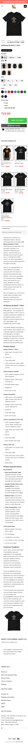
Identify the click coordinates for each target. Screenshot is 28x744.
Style (3, 60)
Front (6, 103)
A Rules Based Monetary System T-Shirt (6, 217)
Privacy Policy (5, 678)
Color (3, 88)
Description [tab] (6, 228)
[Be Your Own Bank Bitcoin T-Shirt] (21, 179)
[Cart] (25, 6)
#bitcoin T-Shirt (19, 163)
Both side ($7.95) (10, 108)
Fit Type (3, 53)
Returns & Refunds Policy (9, 675)
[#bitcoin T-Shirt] (21, 153)
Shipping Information (7, 697)
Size (2, 77)
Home (3, 40)
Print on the (5, 100)
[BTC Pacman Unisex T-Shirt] (7, 179)
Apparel (9, 40)
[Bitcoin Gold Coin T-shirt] (7, 153)
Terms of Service (6, 681)
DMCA (3, 703)
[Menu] (2, 6)
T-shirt (16, 40)
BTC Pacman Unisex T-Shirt (6, 190)
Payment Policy (6, 700)
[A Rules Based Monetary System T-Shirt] (7, 206)
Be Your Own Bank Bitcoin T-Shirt (20, 190)
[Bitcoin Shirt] (14, 6)
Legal (2, 706)
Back (6, 105)
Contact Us (4, 694)
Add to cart (17, 120)
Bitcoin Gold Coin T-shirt (6, 163)
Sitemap (3, 684)
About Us (4, 672)
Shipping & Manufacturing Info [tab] (11, 232)
